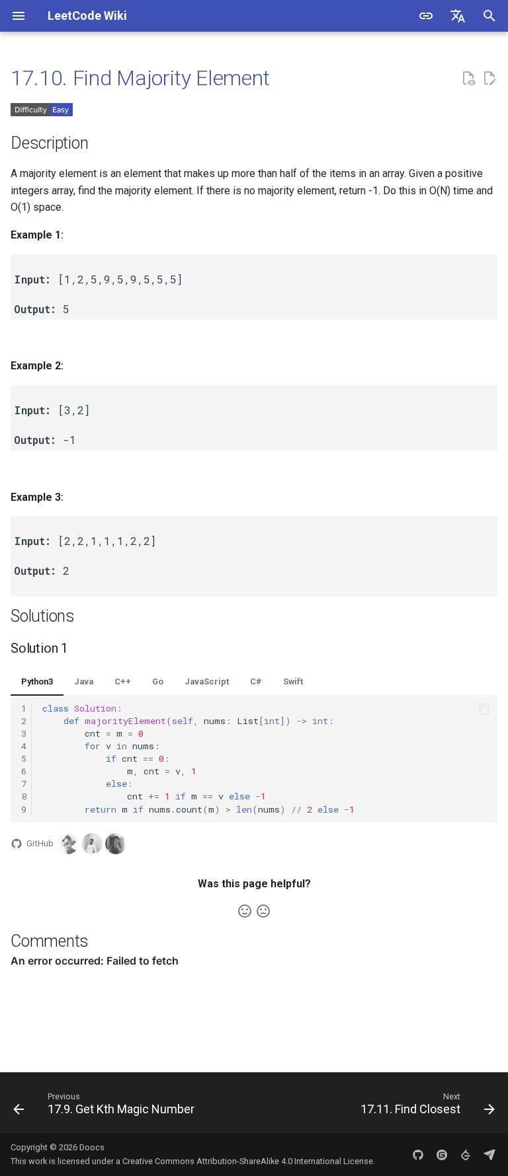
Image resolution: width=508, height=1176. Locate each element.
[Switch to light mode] (426, 16)
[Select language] (457, 16)
